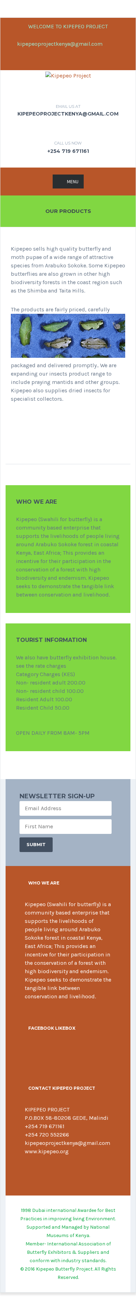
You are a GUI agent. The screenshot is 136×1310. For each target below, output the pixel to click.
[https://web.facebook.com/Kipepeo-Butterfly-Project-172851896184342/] (27, 1170)
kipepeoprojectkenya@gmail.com (59, 43)
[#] (38, 1170)
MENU (72, 181)
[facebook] (112, 44)
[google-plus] (74, 61)
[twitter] (124, 44)
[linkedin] (62, 61)
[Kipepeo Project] (68, 75)
